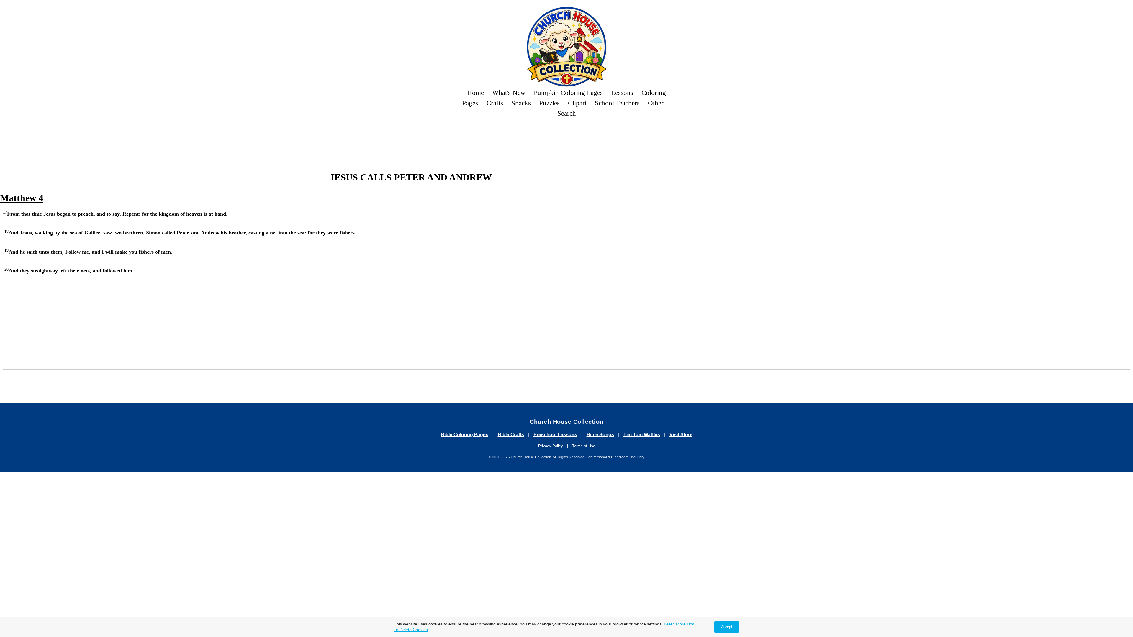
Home (475, 92)
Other (656, 103)
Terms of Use (583, 446)
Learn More (675, 624)
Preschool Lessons (555, 434)
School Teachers (617, 103)
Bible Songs (600, 434)
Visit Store (680, 434)
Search (566, 113)
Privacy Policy (550, 446)
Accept (726, 627)
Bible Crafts (511, 434)
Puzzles (549, 103)
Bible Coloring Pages (464, 434)
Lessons (622, 92)
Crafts (495, 103)
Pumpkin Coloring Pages (568, 92)
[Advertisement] (566, 139)
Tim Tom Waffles (641, 434)
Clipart (577, 103)
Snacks (521, 103)
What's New (508, 92)
